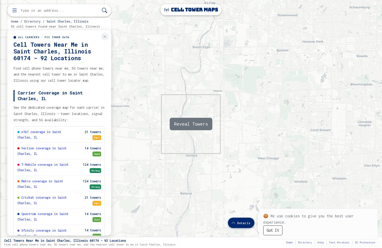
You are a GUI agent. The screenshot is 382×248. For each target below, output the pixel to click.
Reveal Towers (191, 124)
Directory (32, 21)
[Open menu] (14, 10)
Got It (273, 230)
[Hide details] (105, 36)
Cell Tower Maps (194, 9)
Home (14, 21)
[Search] (104, 10)
